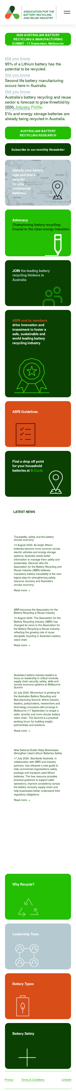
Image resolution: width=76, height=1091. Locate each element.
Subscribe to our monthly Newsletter (38, 149)
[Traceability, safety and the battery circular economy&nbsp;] (38, 529)
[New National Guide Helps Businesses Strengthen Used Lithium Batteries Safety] (38, 742)
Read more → (22, 590)
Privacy (9, 1079)
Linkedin (66, 1079)
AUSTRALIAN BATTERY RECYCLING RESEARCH (38, 133)
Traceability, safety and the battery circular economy (34, 538)
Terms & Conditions (32, 1079)
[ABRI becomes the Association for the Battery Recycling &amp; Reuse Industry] (38, 601)
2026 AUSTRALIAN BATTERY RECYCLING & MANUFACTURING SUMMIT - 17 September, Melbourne (38, 39)
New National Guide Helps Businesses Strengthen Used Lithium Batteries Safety (38, 751)
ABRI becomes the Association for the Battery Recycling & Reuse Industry (36, 611)
